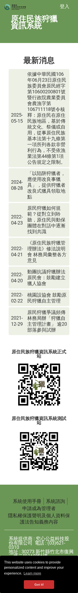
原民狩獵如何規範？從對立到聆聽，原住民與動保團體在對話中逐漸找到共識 (46, 219)
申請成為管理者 (39, 508)
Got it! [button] (39, 584)
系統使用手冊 (27, 501)
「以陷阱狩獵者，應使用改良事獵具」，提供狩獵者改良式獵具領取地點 (46, 185)
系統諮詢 (55, 501)
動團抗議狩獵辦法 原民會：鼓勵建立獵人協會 (47, 277)
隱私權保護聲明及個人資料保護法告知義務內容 (39, 519)
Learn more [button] (32, 573)
